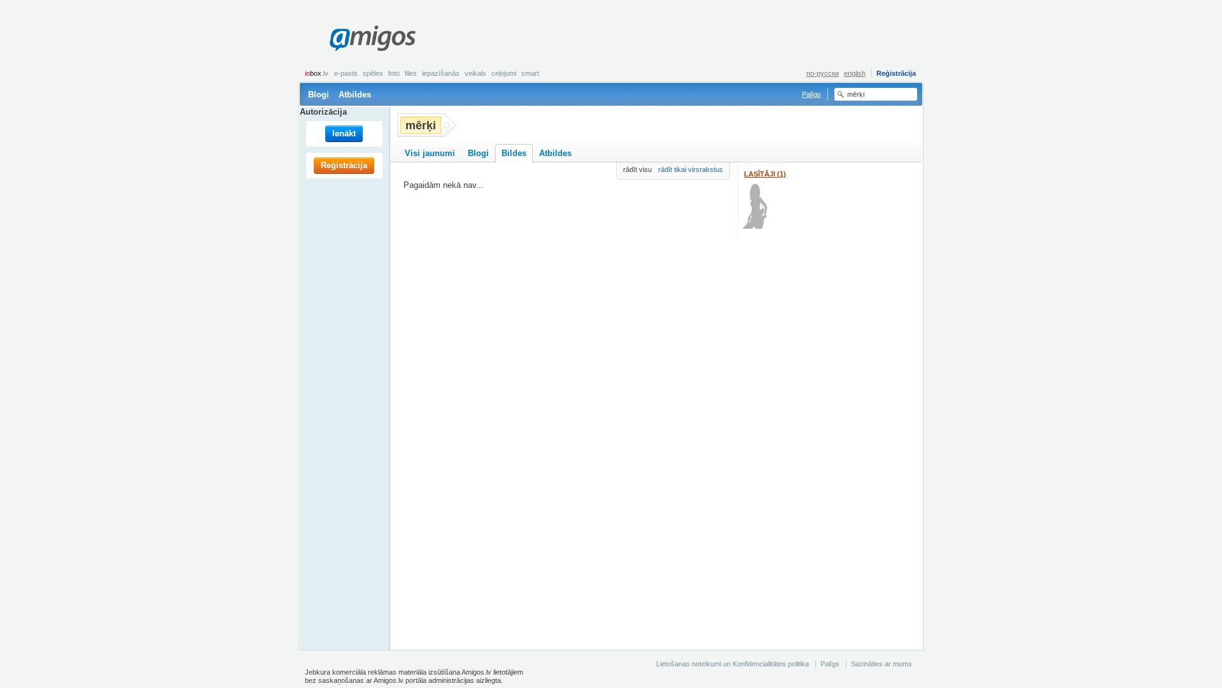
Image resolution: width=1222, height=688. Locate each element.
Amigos (372, 38)
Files (411, 73)
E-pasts (346, 73)
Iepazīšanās (441, 73)
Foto (394, 73)
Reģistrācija (896, 73)
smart (530, 73)
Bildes (514, 153)
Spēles (373, 73)
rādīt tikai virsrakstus (690, 169)
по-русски (822, 73)
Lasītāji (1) (765, 174)
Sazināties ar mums (881, 664)
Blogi (318, 94)
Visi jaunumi (430, 153)
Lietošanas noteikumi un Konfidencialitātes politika (732, 664)
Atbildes (355, 94)
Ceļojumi (503, 73)
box (316, 73)
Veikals (475, 73)
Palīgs (811, 94)
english (855, 73)
